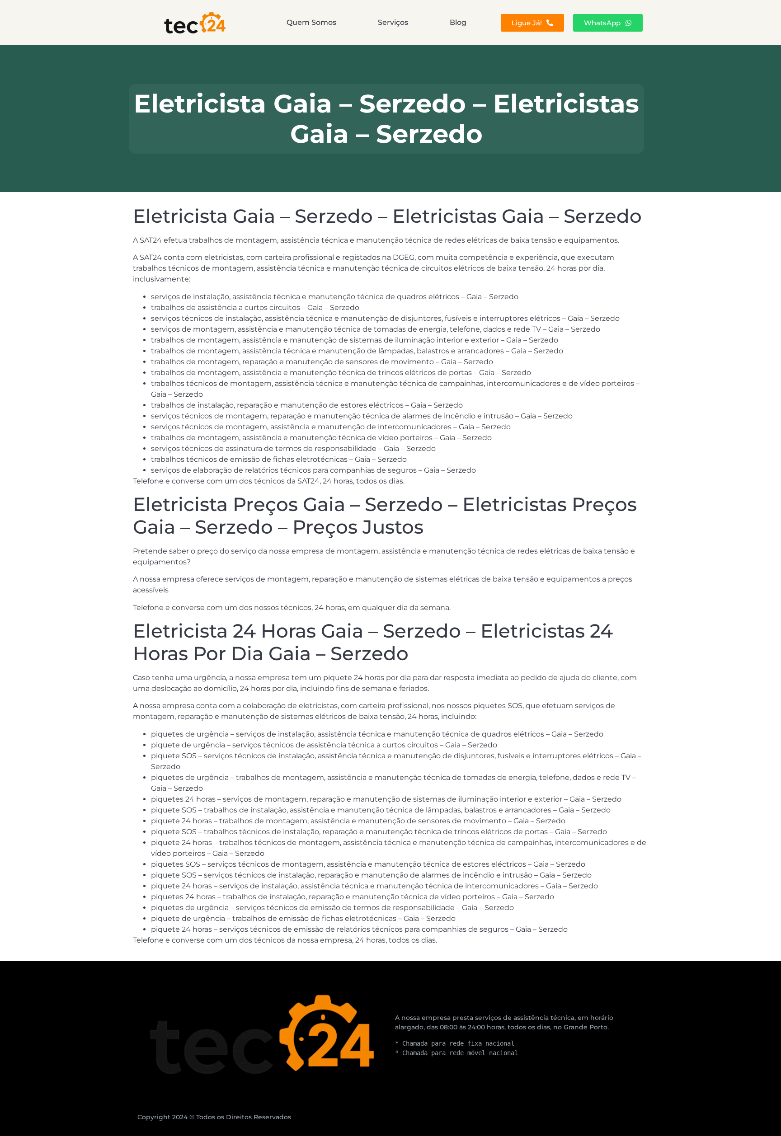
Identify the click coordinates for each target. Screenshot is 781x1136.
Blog (458, 22)
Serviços (393, 22)
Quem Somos (311, 22)
